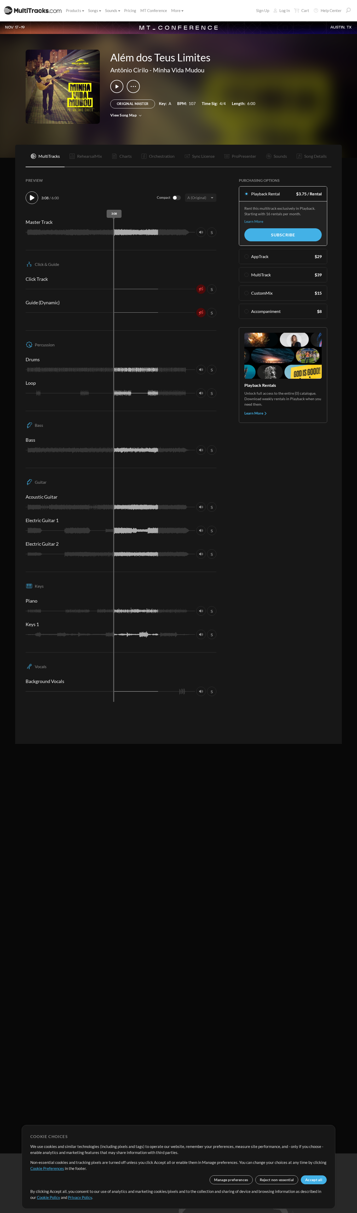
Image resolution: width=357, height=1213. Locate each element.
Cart (305, 10)
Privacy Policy (80, 1197)
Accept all (313, 1179)
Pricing (130, 10)
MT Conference (153, 10)
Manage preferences (231, 1179)
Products (73, 10)
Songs (93, 10)
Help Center (331, 10)
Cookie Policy (48, 1197)
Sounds (111, 10)
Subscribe (283, 234)
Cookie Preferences (47, 1168)
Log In (284, 10)
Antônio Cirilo (129, 70)
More (176, 10)
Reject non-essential (277, 1179)
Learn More (253, 221)
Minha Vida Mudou (178, 70)
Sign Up (262, 10)
